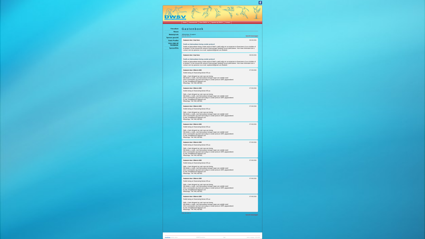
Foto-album (175, 29)
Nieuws (176, 32)
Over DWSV (203, 22)
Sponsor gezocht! (172, 37)
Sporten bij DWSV (217, 22)
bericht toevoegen (252, 36)
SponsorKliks (174, 48)
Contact (227, 22)
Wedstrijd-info (174, 34)
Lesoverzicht (193, 22)
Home (185, 22)
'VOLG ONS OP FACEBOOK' (173, 44)
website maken (174, 237)
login (224, 237)
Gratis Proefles (173, 40)
